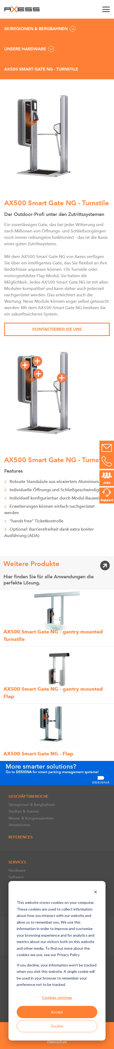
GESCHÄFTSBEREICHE (28, 796)
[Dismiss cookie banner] (95, 892)
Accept (57, 1012)
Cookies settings (57, 997)
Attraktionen (19, 824)
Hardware (16, 870)
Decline (57, 1026)
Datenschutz (57, 1042)
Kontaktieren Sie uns (57, 329)
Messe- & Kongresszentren (31, 818)
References (20, 837)
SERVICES (17, 862)
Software (16, 877)
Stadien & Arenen (23, 811)
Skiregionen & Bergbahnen (31, 804)
